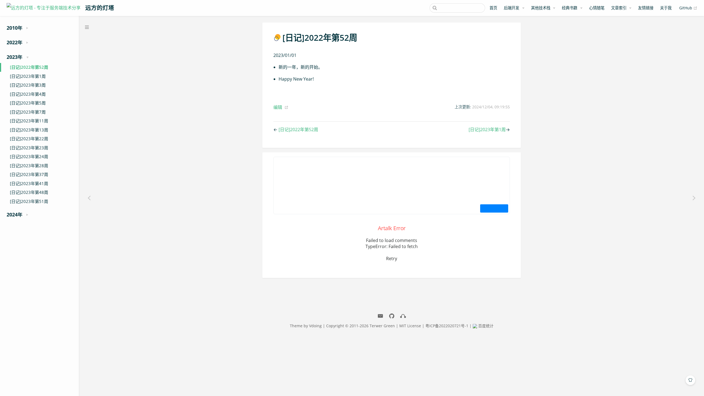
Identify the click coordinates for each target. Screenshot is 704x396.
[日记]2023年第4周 (28, 94)
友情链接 (645, 7)
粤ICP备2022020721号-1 (446, 325)
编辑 (277, 107)
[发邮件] (380, 316)
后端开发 (511, 7)
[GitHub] (391, 316)
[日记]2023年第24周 (29, 156)
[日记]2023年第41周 (29, 183)
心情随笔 (596, 7)
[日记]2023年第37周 (29, 174)
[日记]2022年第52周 (29, 67)
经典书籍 (569, 7)
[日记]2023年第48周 (29, 192)
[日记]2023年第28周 (29, 165)
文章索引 (618, 7)
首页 (493, 7)
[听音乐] (403, 316)
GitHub (688, 7)
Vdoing (315, 325)
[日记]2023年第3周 (28, 85)
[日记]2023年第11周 (29, 120)
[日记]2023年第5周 (28, 103)
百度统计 (485, 325)
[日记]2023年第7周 (28, 112)
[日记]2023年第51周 (29, 201)
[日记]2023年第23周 (29, 147)
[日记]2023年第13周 (29, 130)
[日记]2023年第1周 (28, 76)
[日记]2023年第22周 (29, 138)
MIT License (410, 325)
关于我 (666, 7)
